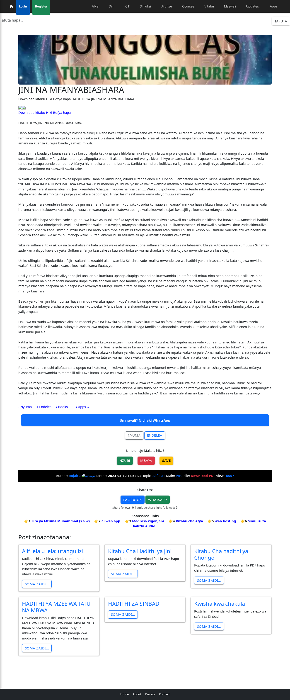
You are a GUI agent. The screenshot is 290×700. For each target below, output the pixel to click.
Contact (164, 694)
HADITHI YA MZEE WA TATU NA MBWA (56, 607)
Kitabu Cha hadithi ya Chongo (221, 554)
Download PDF (203, 475)
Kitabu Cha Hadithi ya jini (140, 551)
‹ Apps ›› (82, 406)
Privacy (150, 694)
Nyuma (134, 435)
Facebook (132, 499)
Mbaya (146, 460)
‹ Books (62, 406)
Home (124, 694)
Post (179, 475)
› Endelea (44, 406)
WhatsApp (157, 499)
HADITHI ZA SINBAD (134, 603)
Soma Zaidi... (37, 584)
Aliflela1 (158, 475)
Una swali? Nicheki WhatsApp (145, 420)
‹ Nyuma (25, 406)
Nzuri (124, 460)
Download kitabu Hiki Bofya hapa (44, 112)
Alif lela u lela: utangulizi (52, 551)
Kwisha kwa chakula (219, 603)
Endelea (154, 435)
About (137, 694)
